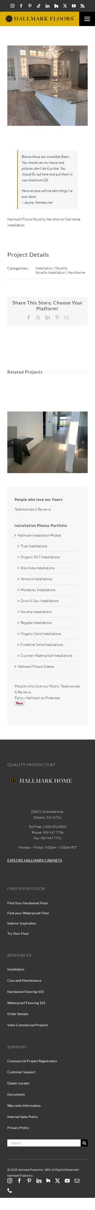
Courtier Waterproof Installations (46, 655)
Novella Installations (36, 611)
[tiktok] (39, 6)
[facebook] (21, 6)
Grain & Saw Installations (39, 600)
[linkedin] (47, 6)
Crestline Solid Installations (41, 644)
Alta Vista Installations (37, 568)
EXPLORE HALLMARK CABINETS (34, 860)
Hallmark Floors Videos (36, 666)
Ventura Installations (36, 579)
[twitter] (65, 6)
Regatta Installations (36, 622)
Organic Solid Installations (40, 633)
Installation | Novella (51, 268)
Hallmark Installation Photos (39, 535)
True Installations (33, 546)
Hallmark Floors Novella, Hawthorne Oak (39, 219)
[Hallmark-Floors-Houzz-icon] (56, 6)
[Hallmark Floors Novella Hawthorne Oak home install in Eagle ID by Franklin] (47, 414)
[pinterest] (30, 6)
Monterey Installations (37, 589)
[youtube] (74, 6)
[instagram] (12, 6)
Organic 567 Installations (40, 557)
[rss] (83, 6)
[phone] (9, 1190)
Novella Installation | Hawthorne (60, 272)
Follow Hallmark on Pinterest (37, 698)
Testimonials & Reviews (33, 509)
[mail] (77, 1180)
